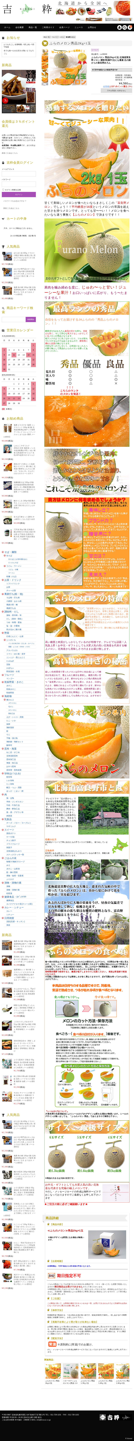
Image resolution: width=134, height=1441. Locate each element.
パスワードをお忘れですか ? (14, 201)
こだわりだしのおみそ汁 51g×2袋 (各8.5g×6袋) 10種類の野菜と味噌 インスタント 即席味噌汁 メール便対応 (25, 1027)
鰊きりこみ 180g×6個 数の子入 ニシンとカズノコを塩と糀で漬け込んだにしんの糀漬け (25, 504)
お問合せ (92, 27)
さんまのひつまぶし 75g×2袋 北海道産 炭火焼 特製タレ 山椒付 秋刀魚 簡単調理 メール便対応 (24, 992)
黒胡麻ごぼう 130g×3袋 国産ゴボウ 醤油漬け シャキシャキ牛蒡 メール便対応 (24, 959)
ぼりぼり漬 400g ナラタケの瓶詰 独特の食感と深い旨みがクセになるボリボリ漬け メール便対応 (25, 256)
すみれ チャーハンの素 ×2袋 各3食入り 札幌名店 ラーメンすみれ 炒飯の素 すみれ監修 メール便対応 (24, 1096)
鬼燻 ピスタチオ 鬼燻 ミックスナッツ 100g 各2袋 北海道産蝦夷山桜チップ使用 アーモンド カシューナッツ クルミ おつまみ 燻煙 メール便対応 (19, 431)
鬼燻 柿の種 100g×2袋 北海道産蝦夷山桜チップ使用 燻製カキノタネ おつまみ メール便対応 (25, 290)
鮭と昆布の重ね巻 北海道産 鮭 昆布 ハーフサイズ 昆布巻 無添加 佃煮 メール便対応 (25, 1080)
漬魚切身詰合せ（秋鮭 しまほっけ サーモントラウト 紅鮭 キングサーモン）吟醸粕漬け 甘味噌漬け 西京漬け (25, 1046)
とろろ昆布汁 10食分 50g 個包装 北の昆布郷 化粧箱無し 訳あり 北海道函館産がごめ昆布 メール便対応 (24, 1063)
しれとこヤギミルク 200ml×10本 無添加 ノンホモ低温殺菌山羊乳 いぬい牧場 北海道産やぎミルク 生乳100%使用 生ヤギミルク (25, 450)
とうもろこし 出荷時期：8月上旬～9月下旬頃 (19, 45)
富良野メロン (70, 37)
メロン (62, 37)
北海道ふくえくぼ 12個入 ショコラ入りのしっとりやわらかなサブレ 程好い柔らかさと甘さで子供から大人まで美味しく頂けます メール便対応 (19, 1209)
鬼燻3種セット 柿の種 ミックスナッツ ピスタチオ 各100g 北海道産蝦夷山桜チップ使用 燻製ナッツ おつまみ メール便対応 (24, 975)
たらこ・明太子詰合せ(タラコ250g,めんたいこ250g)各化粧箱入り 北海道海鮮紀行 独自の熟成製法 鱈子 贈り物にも (25, 1247)
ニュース (79, 27)
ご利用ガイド (48, 27)
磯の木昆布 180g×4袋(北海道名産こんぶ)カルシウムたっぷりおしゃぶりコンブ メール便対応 (25, 1175)
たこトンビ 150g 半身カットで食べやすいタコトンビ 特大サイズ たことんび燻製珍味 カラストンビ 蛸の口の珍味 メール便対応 (25, 1229)
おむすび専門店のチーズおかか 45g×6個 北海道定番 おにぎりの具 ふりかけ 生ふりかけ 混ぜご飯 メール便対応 (24, 273)
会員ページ (64, 27)
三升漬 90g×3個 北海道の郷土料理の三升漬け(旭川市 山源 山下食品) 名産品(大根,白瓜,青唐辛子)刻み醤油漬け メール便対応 (25, 534)
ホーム (7, 27)
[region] (19, 91)
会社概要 (19, 27)
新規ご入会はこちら (10, 153)
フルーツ (55, 37)
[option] (44, 52)
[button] (19, 87)
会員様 (106, 86)
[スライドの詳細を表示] (88, 20)
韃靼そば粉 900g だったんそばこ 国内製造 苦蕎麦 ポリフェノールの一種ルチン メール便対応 (24, 1009)
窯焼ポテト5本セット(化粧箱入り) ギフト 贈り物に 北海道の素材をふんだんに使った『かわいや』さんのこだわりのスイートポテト (25, 468)
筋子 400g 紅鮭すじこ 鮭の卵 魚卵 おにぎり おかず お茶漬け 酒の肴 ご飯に (25, 1263)
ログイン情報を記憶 (12, 190)
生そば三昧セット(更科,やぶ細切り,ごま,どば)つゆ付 (24, 518)
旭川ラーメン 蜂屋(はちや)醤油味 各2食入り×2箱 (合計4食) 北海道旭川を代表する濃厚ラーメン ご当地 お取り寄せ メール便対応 (24, 1279)
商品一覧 (33, 27)
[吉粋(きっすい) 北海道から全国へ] (66, 14)
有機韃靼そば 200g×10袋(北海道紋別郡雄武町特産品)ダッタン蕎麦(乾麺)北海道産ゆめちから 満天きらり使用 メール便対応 (25, 487)
